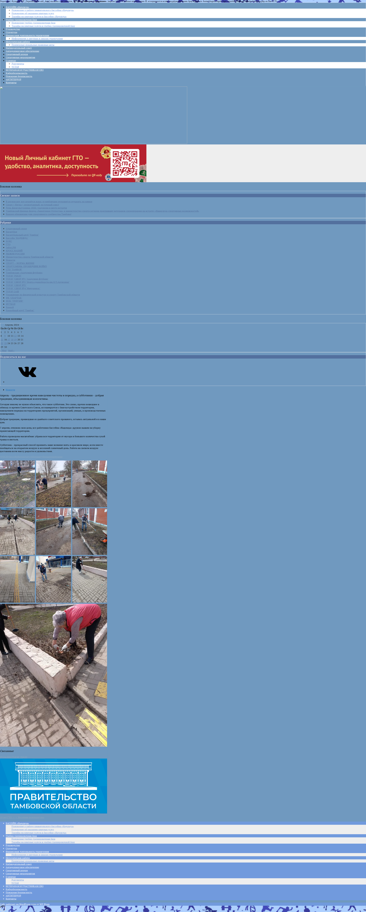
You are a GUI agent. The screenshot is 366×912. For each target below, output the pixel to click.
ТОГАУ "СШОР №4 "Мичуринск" (23, 288)
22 (2, 343)
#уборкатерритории (51, 456)
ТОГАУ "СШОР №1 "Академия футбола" (27, 278)
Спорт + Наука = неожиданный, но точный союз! (32, 204)
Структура (11, 32)
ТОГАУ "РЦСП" (14, 275)
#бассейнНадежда (18, 456)
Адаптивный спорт (16, 228)
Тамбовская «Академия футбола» (24, 272)
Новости (10, 260)
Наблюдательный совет (19, 47)
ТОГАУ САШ (12, 291)
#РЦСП (4, 456)
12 (15, 335)
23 (5, 343)
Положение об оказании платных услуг (33, 13)
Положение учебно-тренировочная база (33, 22)
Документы (18, 63)
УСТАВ (15, 66)
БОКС (9, 241)
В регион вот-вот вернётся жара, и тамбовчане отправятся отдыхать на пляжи (49, 201)
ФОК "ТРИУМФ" (14, 300)
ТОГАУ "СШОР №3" (16, 285)
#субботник (34, 456)
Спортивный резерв (17, 54)
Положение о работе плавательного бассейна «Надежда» (43, 10)
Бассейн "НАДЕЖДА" (17, 238)
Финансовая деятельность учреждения (27, 35)
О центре (11, 60)
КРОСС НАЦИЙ (14, 250)
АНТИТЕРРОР (13, 79)
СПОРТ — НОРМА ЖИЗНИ (20, 263)
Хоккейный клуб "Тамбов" (20, 310)
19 (15, 339)
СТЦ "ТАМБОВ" (14, 269)
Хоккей (10, 307)
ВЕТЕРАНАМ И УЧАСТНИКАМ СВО (25, 70)
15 (2, 339)
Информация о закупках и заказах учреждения (37, 38)
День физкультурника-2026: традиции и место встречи (36, 207)
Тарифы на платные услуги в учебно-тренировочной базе (43, 25)
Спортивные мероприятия (20, 57)
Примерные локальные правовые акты (33, 44)
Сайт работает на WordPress (15, 904)
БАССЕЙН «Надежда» (17, 7)
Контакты (11, 82)
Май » (11, 350)
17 (8, 339)
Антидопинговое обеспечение (22, 51)
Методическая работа (18, 41)
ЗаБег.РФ (11, 247)
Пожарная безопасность (19, 76)
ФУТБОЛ (10, 304)
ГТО (8, 244)
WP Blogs (44, 904)
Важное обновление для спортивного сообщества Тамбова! (38, 214)
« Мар (3, 350)
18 (12, 339)
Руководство (13, 29)
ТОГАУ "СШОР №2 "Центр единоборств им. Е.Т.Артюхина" (37, 282)
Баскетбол (11, 231)
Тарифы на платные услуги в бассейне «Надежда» (39, 16)
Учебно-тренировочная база (21, 19)
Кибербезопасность (16, 73)
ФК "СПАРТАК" (14, 297)
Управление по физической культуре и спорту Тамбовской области (43, 294)
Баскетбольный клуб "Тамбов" (22, 234)
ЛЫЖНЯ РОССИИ (15, 253)
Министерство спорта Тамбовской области (29, 256)
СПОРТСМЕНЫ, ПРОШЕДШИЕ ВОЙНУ (26, 266)
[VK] (27, 381)
